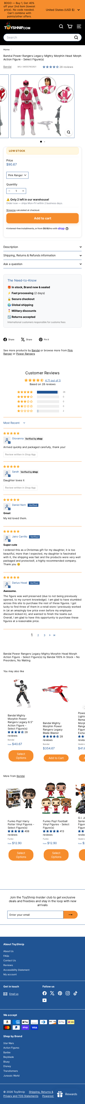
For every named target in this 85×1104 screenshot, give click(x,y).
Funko (10, 839)
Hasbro (81, 744)
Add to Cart (56, 758)
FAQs (6, 955)
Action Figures (11, 1047)
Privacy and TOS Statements (20, 1096)
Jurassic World (11, 1075)
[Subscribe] (70, 915)
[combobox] (42, 37)
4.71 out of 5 (53, 380)
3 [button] (44, 635)
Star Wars (8, 1043)
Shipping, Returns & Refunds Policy (50, 1091)
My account (10, 974)
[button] (51, 66)
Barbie (6, 1052)
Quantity (11, 184)
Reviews (8, 965)
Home (6, 49)
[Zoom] (68, 132)
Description (10, 246)
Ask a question (12, 264)
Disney (7, 1066)
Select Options (21, 755)
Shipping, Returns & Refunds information (29, 255)
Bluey (6, 1061)
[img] (11, 433)
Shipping (11, 210)
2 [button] (38, 635)
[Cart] (69, 26)
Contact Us (9, 960)
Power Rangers (25, 353)
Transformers (10, 1070)
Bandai (7, 66)
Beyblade (8, 1056)
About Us (8, 951)
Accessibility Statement (16, 969)
